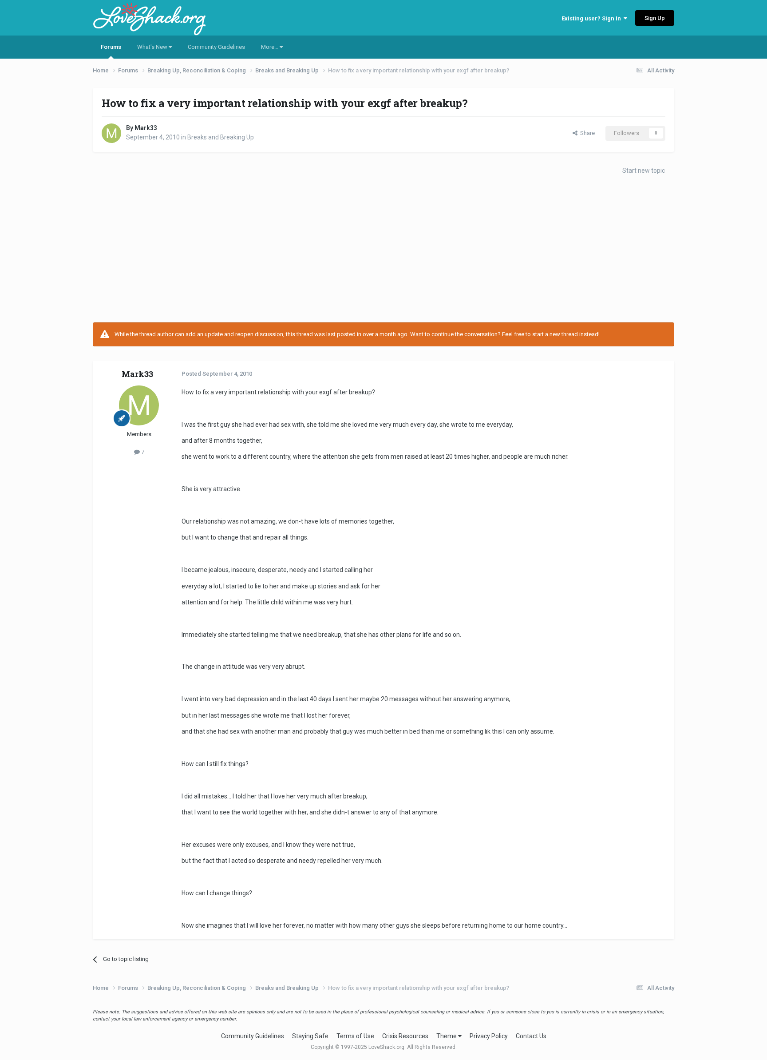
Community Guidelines (216, 47)
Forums (111, 47)
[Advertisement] (383, 251)
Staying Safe (310, 1036)
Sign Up (654, 18)
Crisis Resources (405, 1036)
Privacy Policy (489, 1036)
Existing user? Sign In (592, 18)
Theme (447, 1036)
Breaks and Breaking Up (220, 137)
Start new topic (643, 170)
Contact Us (531, 1036)
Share (586, 133)
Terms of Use (355, 1036)
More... (270, 47)
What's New (153, 47)
